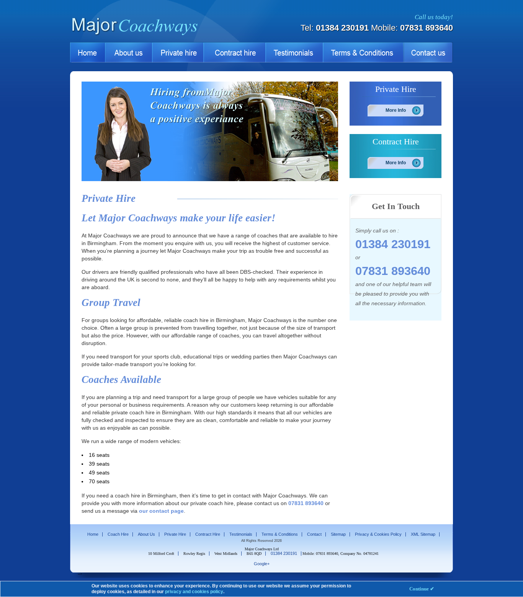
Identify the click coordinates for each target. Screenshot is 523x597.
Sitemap (338, 534)
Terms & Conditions (280, 534)
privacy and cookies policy (194, 591)
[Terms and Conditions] (363, 52)
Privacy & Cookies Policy (378, 534)
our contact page (161, 511)
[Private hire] (178, 52)
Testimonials (240, 534)
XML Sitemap (423, 534)
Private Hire (175, 534)
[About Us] (128, 52)
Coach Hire (118, 534)
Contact (314, 534)
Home (92, 534)
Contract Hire (207, 534)
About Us (146, 534)
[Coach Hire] (141, 35)
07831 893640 (426, 28)
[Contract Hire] (235, 52)
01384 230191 (342, 28)
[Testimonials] (294, 52)
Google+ (262, 563)
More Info (396, 110)
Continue (421, 589)
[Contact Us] (428, 52)
